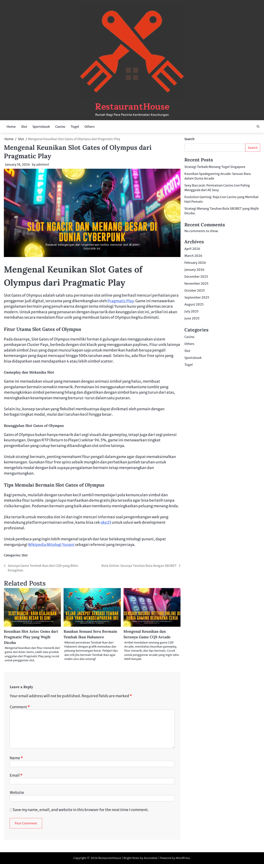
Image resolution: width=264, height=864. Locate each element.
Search (189, 139)
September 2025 (196, 298)
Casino (60, 127)
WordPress (183, 858)
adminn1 (42, 164)
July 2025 (191, 311)
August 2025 (194, 304)
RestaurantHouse (132, 107)
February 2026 (195, 263)
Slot (24, 127)
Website (17, 792)
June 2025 (192, 318)
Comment (20, 707)
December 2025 (196, 277)
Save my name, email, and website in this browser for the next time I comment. (81, 809)
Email (16, 775)
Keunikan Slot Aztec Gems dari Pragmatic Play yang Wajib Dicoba (31, 637)
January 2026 (194, 270)
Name (16, 758)
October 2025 (194, 291)
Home (11, 127)
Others (89, 127)
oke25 (105, 522)
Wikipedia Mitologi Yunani (51, 544)
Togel (75, 127)
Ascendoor (151, 858)
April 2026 (192, 249)
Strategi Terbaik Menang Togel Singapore (214, 167)
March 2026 (193, 256)
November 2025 (196, 284)
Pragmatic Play (120, 301)
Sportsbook (41, 127)
